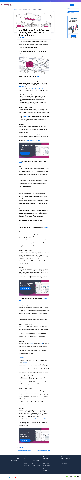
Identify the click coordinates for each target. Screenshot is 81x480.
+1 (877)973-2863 (67, 458)
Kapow (43, 88)
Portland (20, 305)
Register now (52, 1)
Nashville (32, 343)
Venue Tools (12, 456)
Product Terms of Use (46, 465)
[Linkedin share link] (9, 477)
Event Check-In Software (15, 467)
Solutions (48, 4)
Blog (33, 458)
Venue (25, 460)
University (25, 461)
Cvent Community (46, 458)
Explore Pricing (66, 4)
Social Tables (32, 88)
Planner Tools (13, 464)
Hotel (25, 458)
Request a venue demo (64, 461)
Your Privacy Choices (46, 470)
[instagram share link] (5, 477)
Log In (71, 4)
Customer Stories (35, 462)
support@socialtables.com (52, 471)
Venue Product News (35, 463)
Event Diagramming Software (15, 458)
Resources (54, 4)
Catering (25, 463)
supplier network (22, 86)
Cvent (37, 76)
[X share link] (12, 477)
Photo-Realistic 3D (14, 460)
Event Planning (22, 447)
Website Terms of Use (46, 466)
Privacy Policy (45, 468)
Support (59, 4)
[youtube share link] (15, 477)
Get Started (77, 4)
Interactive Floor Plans (14, 462)
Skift (46, 227)
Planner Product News (36, 465)
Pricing (62, 460)
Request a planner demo (65, 463)
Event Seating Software (14, 466)
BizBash (25, 362)
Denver (41, 343)
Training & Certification (47, 461)
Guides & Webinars (35, 460)
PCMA (21, 163)
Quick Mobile (37, 88)
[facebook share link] (2, 477)
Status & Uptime (46, 463)
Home (15, 9)
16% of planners (26, 116)
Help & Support (45, 460)
